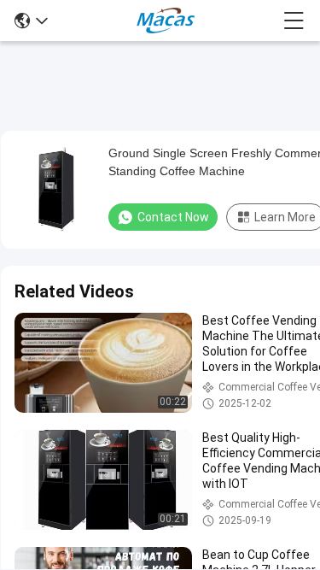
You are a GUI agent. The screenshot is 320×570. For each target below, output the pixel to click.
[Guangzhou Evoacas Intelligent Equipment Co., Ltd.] (165, 20)
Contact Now (173, 217)
